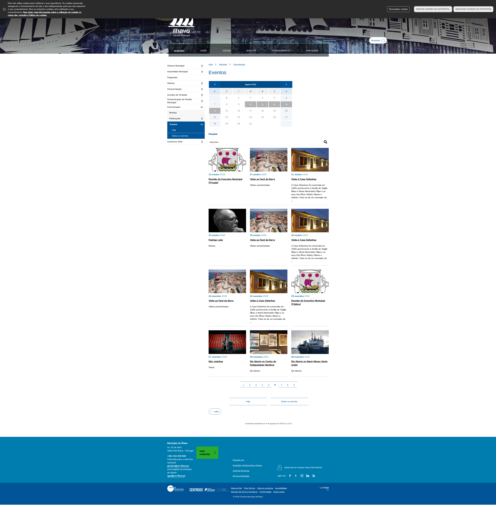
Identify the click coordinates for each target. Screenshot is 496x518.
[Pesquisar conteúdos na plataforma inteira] (384, 40)
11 (262, 104)
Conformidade (265, 492)
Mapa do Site (236, 488)
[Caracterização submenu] (202, 89)
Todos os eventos (180, 135)
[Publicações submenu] (202, 118)
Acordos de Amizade (177, 94)
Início (211, 64)
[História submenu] (202, 83)
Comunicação (173, 107)
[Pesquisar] (325, 142)
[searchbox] (376, 40)
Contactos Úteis (174, 141)
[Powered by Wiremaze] (324, 490)
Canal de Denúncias (241, 471)
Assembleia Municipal (177, 71)
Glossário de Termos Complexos (244, 492)
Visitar (227, 51)
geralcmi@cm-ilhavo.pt (178, 465)
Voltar (216, 411)
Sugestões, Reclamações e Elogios (247, 465)
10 (250, 104)
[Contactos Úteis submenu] (202, 142)
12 (274, 104)
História (170, 83)
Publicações (174, 118)
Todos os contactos (265, 488)
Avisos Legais (279, 492)
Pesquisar (213, 134)
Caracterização (174, 89)
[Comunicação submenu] (202, 107)
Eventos (173, 124)
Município (179, 51)
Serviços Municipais (241, 476)
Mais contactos (205, 452)
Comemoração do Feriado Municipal (179, 101)
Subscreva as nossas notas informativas (303, 467)
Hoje (174, 130)
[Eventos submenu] (202, 124)
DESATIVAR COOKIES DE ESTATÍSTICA (473, 9)
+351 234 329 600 (176, 456)
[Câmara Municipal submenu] (202, 66)
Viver (203, 51)
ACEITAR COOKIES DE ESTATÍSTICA (433, 9)
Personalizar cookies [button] (398, 9)
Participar (312, 51)
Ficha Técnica (249, 488)
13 (286, 104)
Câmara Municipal (175, 65)
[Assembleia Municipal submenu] (202, 71)
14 (215, 111)
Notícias (173, 112)
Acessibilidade (281, 488)
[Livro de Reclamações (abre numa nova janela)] (175, 488)
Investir (251, 51)
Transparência (281, 51)
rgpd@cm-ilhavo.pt (176, 475)
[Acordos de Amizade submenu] (202, 95)
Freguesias (172, 77)
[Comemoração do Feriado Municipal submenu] (202, 101)
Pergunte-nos (238, 460)
